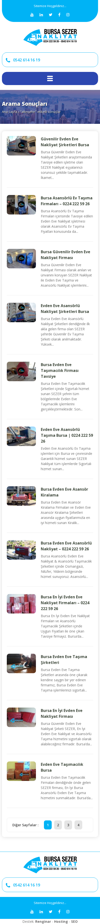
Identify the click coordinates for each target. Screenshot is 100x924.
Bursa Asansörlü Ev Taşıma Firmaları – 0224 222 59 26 (66, 200)
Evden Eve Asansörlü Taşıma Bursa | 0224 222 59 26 (67, 435)
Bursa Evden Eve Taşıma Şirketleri (64, 659)
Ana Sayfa (9, 111)
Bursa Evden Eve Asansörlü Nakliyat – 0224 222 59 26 (66, 546)
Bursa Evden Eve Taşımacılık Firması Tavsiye (60, 370)
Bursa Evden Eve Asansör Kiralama (64, 492)
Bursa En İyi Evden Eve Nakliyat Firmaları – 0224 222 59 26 (65, 602)
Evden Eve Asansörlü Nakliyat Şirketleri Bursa (65, 308)
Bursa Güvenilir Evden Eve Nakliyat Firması (65, 254)
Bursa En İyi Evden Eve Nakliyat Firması (62, 713)
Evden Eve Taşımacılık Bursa (62, 767)
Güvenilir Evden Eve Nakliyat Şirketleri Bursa (65, 141)
